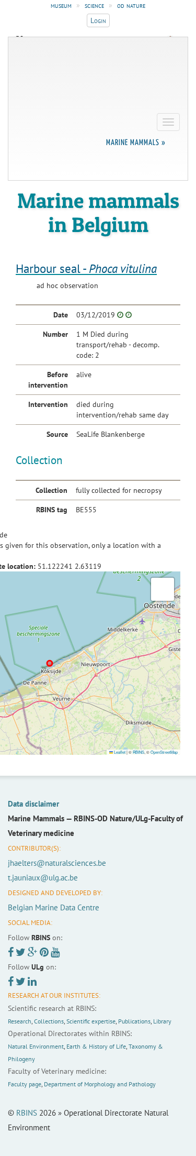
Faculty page (24, 1084)
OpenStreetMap (164, 752)
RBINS (138, 752)
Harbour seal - (86, 268)
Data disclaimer (33, 804)
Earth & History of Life (96, 1046)
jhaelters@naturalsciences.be (57, 863)
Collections (49, 1021)
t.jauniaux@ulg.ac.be (43, 878)
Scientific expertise (91, 1021)
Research (19, 1021)
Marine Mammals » (136, 143)
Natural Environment (36, 1046)
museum (61, 5)
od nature (131, 5)
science (94, 5)
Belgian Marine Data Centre (53, 907)
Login (98, 20)
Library (162, 1021)
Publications (134, 1021)
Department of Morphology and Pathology (100, 1084)
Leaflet (119, 752)
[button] (162, 589)
